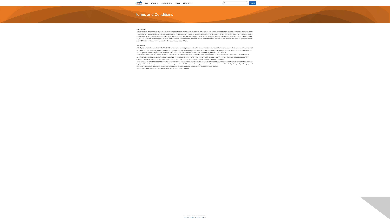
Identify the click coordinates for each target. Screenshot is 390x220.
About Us (218, 207)
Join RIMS (179, 207)
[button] (155, 3)
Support (179, 211)
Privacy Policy (181, 209)
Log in (253, 3)
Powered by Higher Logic (195, 217)
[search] (224, 3)
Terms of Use (219, 209)
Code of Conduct (182, 213)
